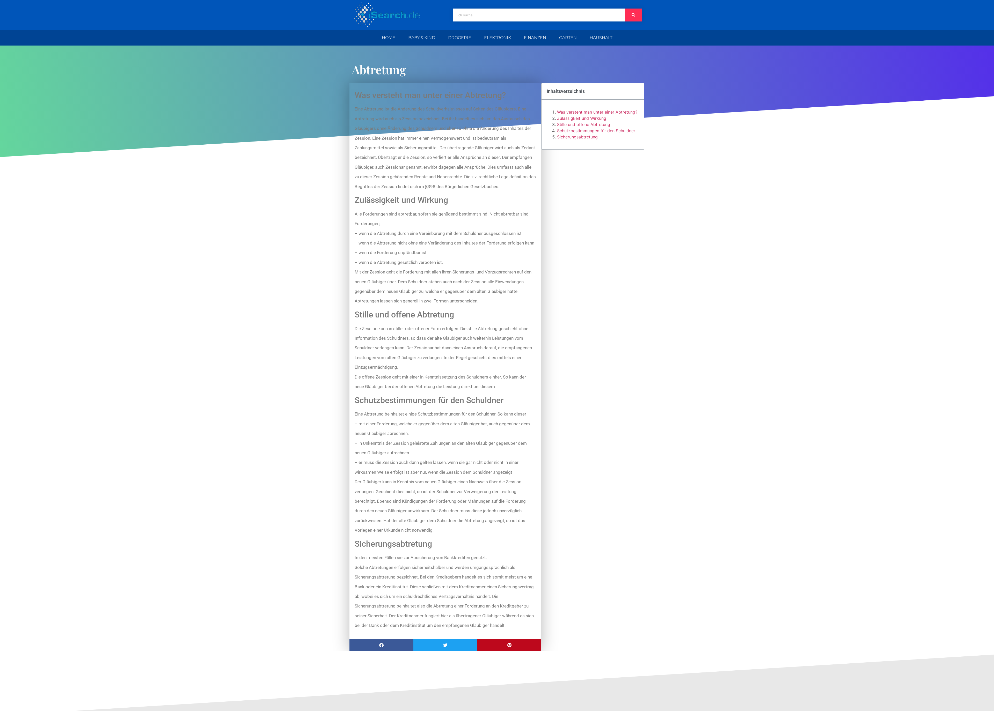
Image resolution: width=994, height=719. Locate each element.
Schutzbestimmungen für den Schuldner (596, 130)
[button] (381, 645)
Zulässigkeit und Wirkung (581, 118)
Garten (568, 37)
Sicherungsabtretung (577, 136)
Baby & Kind (421, 37)
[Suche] (633, 15)
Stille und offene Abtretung (583, 124)
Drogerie (459, 37)
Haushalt (601, 37)
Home (388, 37)
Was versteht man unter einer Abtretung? (597, 112)
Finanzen (535, 37)
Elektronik (497, 37)
